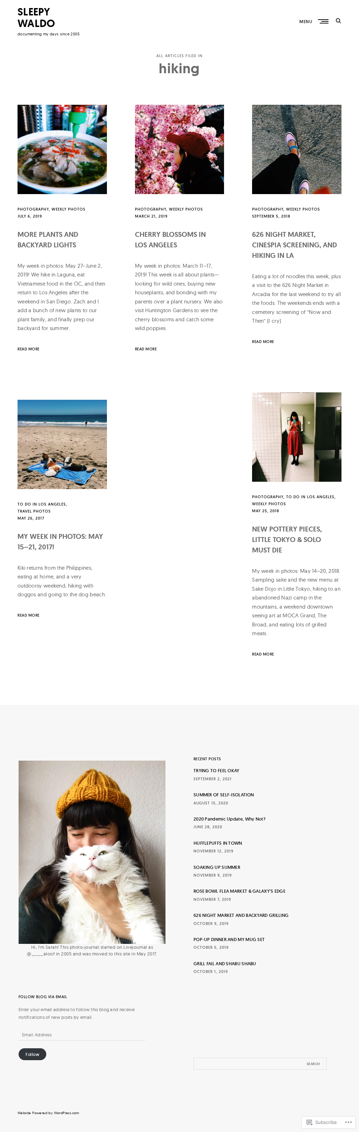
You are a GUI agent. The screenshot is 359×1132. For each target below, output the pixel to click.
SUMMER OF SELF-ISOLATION (224, 795)
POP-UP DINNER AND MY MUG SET (229, 939)
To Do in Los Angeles (310, 496)
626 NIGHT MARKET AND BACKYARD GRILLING (241, 915)
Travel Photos (34, 511)
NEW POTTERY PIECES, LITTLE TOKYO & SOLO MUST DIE (287, 539)
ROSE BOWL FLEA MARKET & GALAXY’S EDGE (239, 891)
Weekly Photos (69, 209)
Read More (29, 349)
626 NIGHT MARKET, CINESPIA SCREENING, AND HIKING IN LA (294, 245)
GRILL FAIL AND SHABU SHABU (225, 964)
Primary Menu (324, 21)
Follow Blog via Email (43, 997)
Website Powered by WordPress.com (49, 1113)
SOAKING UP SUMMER (217, 867)
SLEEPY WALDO (36, 17)
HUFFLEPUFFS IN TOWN (218, 843)
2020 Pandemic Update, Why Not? (229, 819)
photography (33, 209)
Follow (32, 1054)
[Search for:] (260, 1064)
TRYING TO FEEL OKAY (216, 771)
